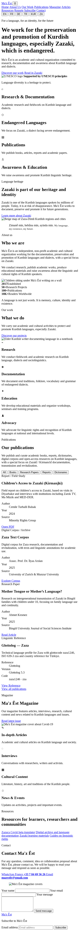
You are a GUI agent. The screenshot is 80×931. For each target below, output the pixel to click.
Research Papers (29, 472)
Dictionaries (61, 472)
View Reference (10, 685)
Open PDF (7, 526)
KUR (33, 14)
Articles (66, 7)
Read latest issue (11, 720)
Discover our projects (14, 335)
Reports (18, 10)
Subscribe (30, 10)
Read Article (8, 634)
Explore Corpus (10, 580)
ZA (41, 14)
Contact (41, 10)
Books (12, 472)
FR (11, 14)
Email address (9, 927)
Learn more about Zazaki (16, 215)
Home (5, 7)
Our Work (27, 7)
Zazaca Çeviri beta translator (18, 832)
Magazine (55, 7)
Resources (7, 10)
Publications (41, 7)
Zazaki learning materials (34, 835)
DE (18, 14)
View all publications (13, 688)
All (4, 472)
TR (25, 14)
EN (4, 14)
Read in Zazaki (33, 72)
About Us (15, 7)
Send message (44, 911)
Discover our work (12, 72)
